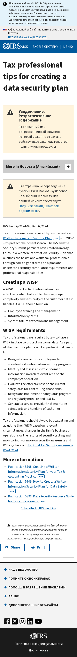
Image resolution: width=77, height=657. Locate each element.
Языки (14, 596)
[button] (45, 47)
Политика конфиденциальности (39, 644)
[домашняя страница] (12, 46)
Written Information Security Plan (31, 238)
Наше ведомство (23, 569)
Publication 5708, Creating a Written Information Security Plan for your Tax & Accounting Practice (36, 471)
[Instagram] (22, 620)
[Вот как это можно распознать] (38, 33)
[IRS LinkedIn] (30, 620)
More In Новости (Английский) (33, 166)
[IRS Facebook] (7, 620)
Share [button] (15, 547)
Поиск (22, 47)
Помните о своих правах (29, 578)
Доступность (38, 650)
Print (41, 547)
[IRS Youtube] (38, 620)
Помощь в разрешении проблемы (37, 587)
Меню (68, 47)
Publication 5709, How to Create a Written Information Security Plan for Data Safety (38, 486)
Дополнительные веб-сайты (33, 605)
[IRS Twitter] (15, 620)
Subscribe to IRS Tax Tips (38, 508)
